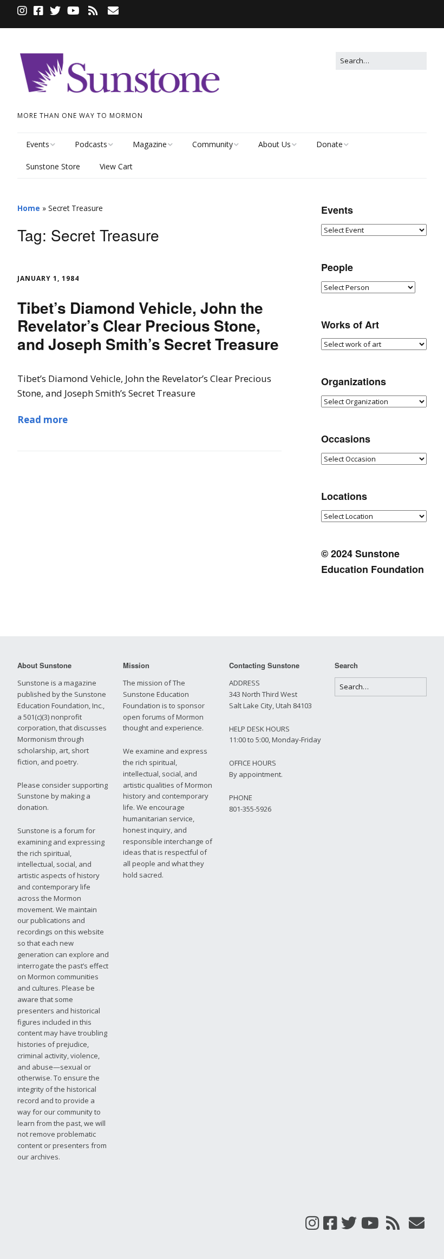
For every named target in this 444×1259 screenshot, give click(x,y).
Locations (344, 496)
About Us (274, 144)
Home (28, 208)
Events (37, 144)
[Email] (113, 11)
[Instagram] (23, 11)
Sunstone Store (53, 166)
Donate (329, 144)
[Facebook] (38, 11)
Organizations (353, 381)
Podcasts (91, 144)
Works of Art (350, 325)
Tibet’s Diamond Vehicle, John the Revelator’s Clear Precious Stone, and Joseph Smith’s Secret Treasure (148, 325)
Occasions (345, 439)
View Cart (116, 166)
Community (212, 144)
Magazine (150, 144)
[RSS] (93, 11)
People (337, 267)
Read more (42, 419)
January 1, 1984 (48, 278)
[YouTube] (73, 11)
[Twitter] (55, 11)
